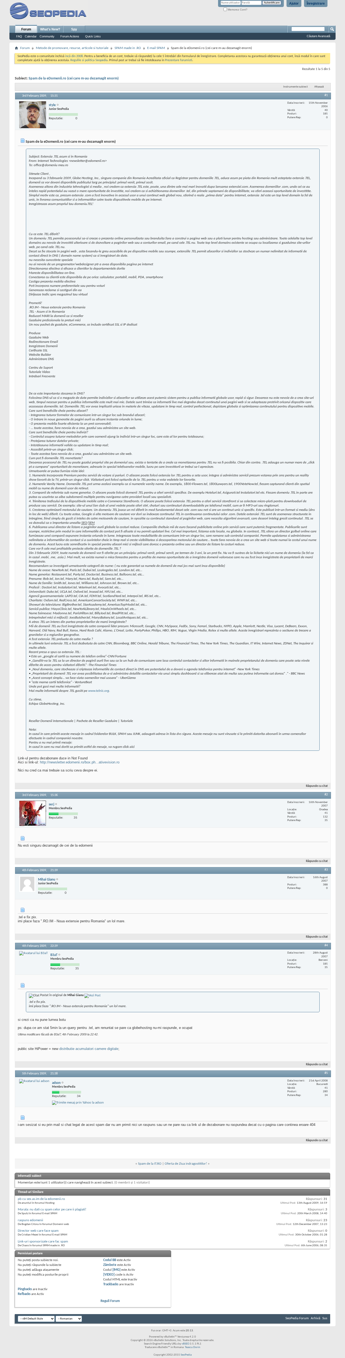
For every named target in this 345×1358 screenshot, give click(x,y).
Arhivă (315, 1318)
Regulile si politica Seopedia (89, 60)
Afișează (319, 86)
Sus (324, 1318)
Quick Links (93, 36)
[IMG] (116, 1270)
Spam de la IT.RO (149, 1163)
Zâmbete (109, 1265)
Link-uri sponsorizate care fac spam (43, 1241)
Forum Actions (69, 36)
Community (47, 36)
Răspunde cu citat (317, 786)
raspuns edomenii (30, 1220)
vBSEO (185, 1343)
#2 (326, 794)
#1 (326, 95)
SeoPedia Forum (297, 1318)
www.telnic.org (98, 691)
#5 (326, 1073)
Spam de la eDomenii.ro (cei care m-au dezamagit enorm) (74, 78)
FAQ (19, 36)
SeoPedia (186, 1354)
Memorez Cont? (237, 9)
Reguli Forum (110, 1301)
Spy (74, 29)
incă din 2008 (74, 56)
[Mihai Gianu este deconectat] (27, 884)
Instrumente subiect (295, 86)
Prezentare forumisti (178, 60)
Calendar (31, 36)
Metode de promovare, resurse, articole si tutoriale (72, 48)
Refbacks (24, 1294)
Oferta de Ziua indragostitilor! (186, 1163)
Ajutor (294, 3)
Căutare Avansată (318, 36)
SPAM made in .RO (128, 48)
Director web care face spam (38, 1231)
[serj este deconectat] (32, 813)
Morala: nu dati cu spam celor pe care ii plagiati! (52, 1209)
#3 (326, 869)
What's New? (50, 29)
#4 (326, 945)
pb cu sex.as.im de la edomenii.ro (41, 1199)
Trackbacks (110, 1284)
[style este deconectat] (32, 114)
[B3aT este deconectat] (33, 953)
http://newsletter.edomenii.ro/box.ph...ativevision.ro (79, 762)
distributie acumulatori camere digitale (88, 1049)
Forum (26, 29)
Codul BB (109, 1260)
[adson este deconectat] (34, 1081)
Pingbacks (25, 1289)
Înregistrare (316, 3)
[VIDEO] (109, 1274)
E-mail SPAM (156, 48)
